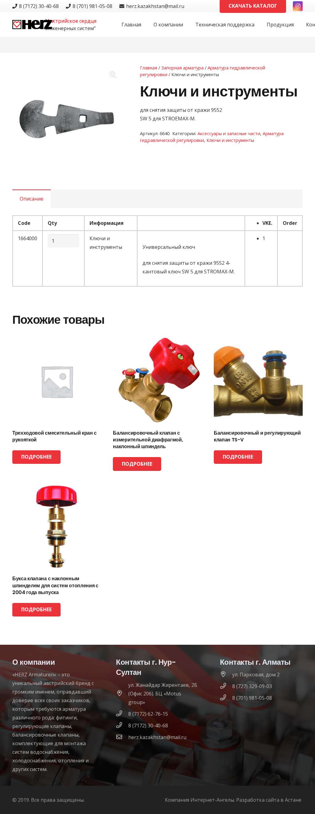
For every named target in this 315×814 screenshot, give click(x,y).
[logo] (33, 24)
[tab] (31, 199)
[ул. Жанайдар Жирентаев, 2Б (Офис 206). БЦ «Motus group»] (122, 693)
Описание (31, 198)
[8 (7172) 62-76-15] (122, 714)
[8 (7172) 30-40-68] (122, 725)
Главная (148, 68)
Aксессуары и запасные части (228, 133)
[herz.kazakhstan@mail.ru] (122, 737)
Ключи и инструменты (230, 140)
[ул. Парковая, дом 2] (226, 674)
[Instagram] (298, 6)
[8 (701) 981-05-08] (226, 698)
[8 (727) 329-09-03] (226, 686)
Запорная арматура (182, 68)
